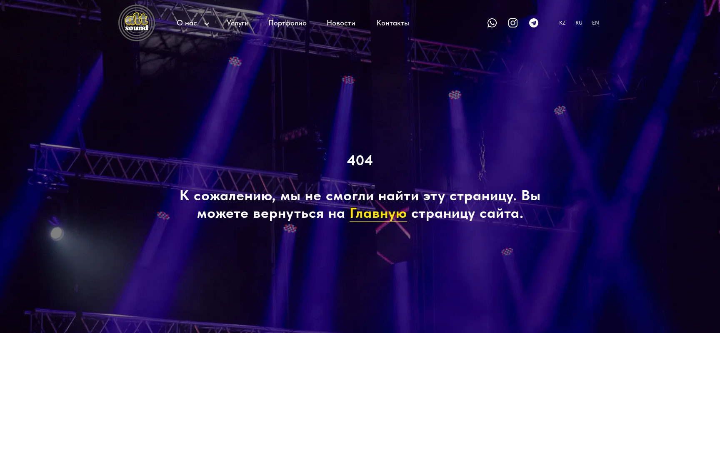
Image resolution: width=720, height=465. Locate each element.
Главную (378, 212)
